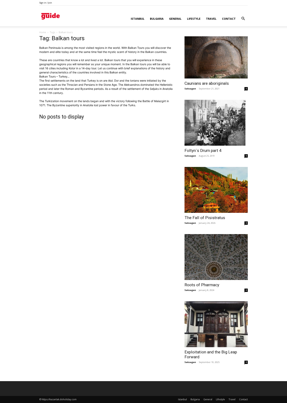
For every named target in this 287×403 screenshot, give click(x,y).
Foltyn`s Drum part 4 (202, 150)
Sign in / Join (45, 2)
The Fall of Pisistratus (204, 217)
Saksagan (190, 88)
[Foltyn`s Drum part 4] (216, 123)
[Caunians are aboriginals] (216, 57)
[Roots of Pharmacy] (216, 257)
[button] (243, 19)
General (175, 19)
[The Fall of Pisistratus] (216, 190)
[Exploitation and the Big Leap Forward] (216, 324)
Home (42, 32)
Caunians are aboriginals (206, 83)
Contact (229, 19)
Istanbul (137, 19)
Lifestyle (194, 19)
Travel (211, 19)
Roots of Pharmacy (201, 285)
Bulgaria (157, 19)
